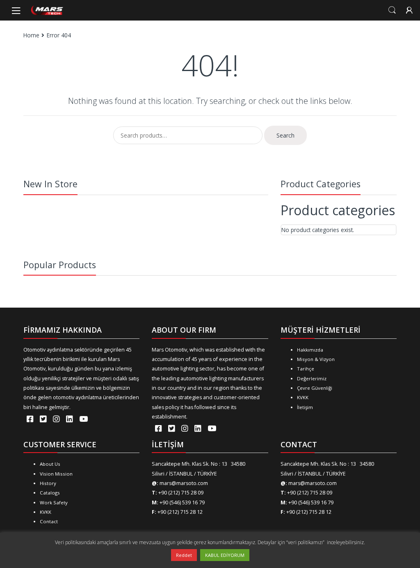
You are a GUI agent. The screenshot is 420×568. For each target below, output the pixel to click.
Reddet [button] (184, 555)
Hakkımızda (310, 350)
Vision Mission (56, 474)
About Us (50, 464)
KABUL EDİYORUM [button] (224, 555)
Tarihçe (305, 369)
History (48, 483)
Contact (49, 521)
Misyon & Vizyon (316, 359)
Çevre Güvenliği (314, 388)
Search (392, 10)
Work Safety (54, 502)
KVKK (302, 397)
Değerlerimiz (311, 378)
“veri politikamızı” (306, 542)
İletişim (305, 407)
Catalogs (50, 493)
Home (31, 35)
